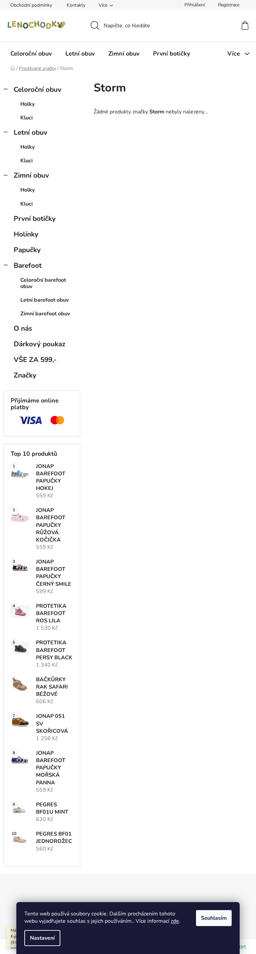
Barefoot (28, 265)
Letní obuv (30, 132)
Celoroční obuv (37, 89)
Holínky (26, 234)
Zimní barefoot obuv (45, 313)
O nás (23, 328)
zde (175, 921)
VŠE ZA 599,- (35, 359)
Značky (25, 375)
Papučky (27, 249)
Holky (27, 104)
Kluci (26, 117)
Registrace (228, 5)
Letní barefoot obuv (44, 300)
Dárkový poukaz (39, 344)
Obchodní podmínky (31, 5)
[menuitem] (31, 53)
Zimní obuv (31, 175)
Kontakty (76, 5)
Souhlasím (214, 918)
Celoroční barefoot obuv (43, 283)
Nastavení (42, 938)
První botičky (35, 218)
